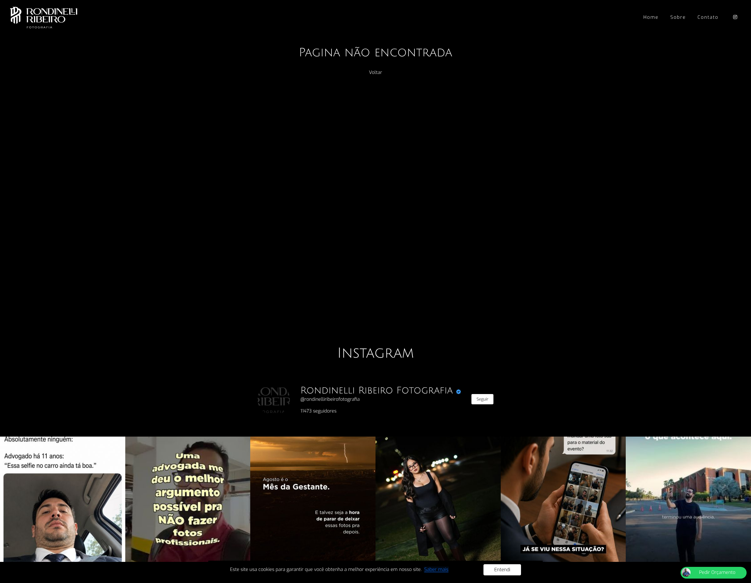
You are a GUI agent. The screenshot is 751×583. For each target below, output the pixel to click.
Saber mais (436, 570)
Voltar (375, 73)
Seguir (482, 399)
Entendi (502, 570)
